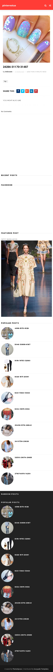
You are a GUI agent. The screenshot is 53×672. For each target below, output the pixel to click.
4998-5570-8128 (22, 328)
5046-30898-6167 (22, 344)
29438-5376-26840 (23, 425)
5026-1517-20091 (22, 377)
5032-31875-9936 (22, 409)
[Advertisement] (26, 210)
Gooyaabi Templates (41, 669)
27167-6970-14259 (22, 474)
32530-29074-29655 (23, 457)
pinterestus (9, 5)
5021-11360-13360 (22, 393)
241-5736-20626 (22, 441)
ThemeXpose (17, 669)
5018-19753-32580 (22, 361)
